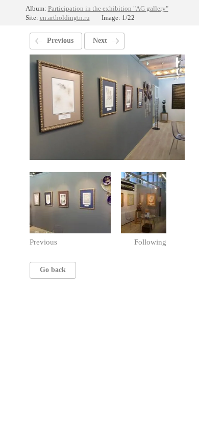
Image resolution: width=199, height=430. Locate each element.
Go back (53, 270)
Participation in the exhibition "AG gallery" (108, 8)
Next (100, 40)
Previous (60, 40)
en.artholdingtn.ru (65, 17)
